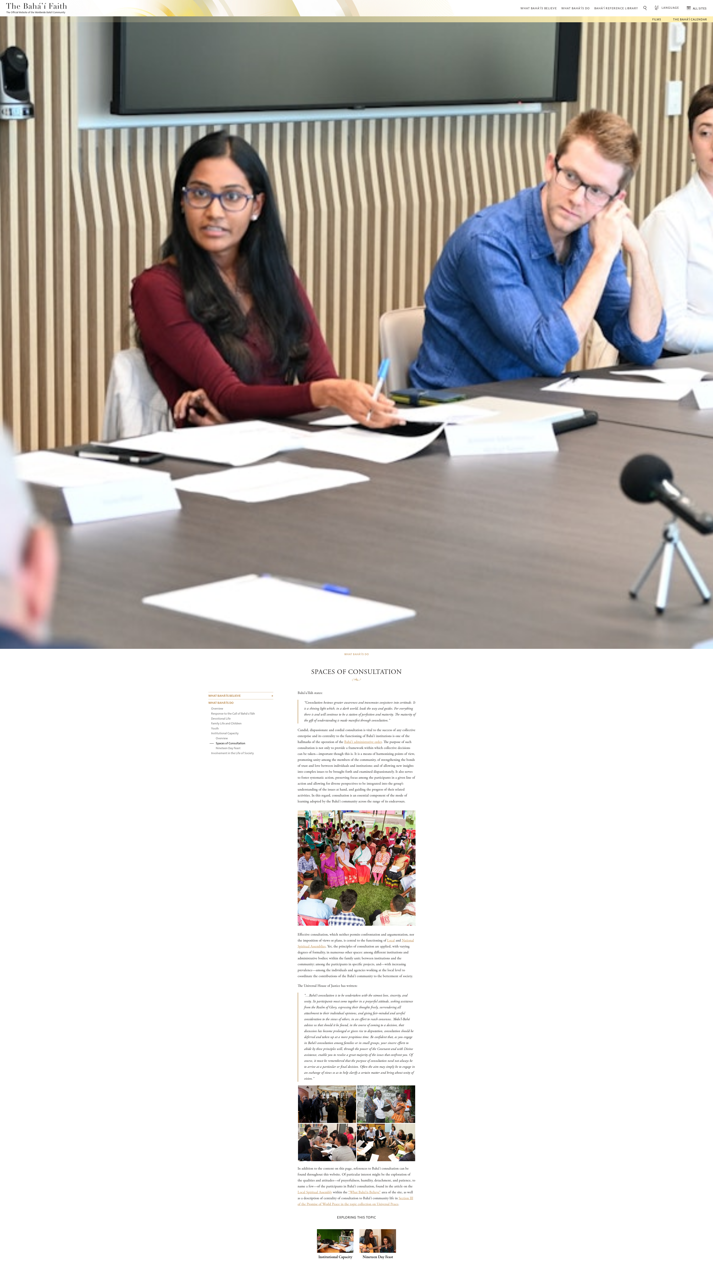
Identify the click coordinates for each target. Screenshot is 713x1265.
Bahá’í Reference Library (616, 8)
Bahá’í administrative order (363, 742)
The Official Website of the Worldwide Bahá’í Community (35, 12)
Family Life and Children (226, 723)
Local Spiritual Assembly (315, 1192)
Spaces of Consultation (230, 743)
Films (656, 19)
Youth (215, 728)
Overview (217, 708)
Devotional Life (221, 718)
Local (391, 940)
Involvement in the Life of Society (232, 753)
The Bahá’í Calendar (690, 19)
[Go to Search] (646, 8)
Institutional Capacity (225, 733)
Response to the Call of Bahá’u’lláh (233, 713)
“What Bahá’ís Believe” (364, 1192)
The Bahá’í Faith (36, 6)
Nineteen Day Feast (228, 748)
